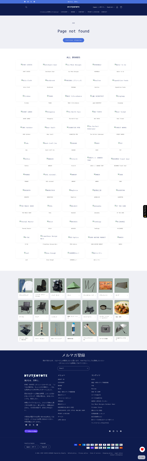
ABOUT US (61, 379)
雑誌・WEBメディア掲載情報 (66, 392)
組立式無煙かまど (96, 416)
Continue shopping (73, 40)
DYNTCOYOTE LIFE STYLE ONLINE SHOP (71, 410)
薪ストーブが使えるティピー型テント (102, 419)
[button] (26, 7)
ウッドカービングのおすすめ (100, 423)
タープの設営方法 (96, 398)
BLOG (59, 388)
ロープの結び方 (96, 395)
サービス (60, 416)
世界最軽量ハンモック (98, 413)
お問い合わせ (62, 419)
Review (93, 388)
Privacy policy (83, 453)
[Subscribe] (87, 368)
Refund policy (72, 453)
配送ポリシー (62, 404)
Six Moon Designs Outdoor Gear (103, 404)
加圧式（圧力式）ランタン (99, 401)
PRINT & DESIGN (63, 413)
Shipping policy (108, 453)
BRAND (60, 385)
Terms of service (95, 453)
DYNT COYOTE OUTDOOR (47, 453)
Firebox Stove (96, 407)
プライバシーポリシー (64, 398)
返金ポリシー (62, 395)
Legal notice (119, 453)
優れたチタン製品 (96, 410)
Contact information (116, 455)
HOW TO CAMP (95, 392)
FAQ (92, 385)
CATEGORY (61, 382)
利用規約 (60, 401)
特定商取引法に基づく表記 (66, 407)
